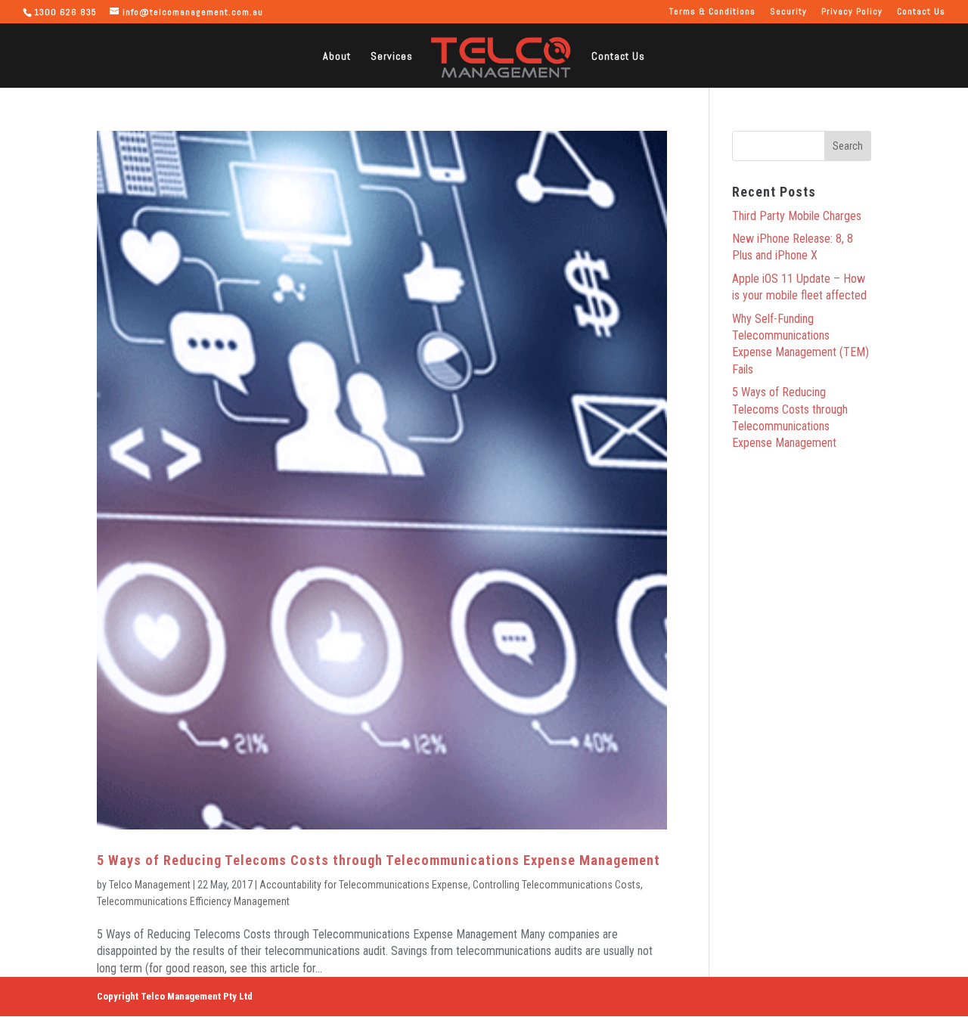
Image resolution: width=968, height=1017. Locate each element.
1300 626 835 (65, 12)
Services (392, 57)
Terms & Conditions (712, 12)
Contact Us (921, 12)
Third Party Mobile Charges (796, 216)
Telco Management (150, 885)
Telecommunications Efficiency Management (193, 901)
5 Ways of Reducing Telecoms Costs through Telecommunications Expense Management (378, 860)
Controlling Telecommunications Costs (557, 885)
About (337, 57)
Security (788, 12)
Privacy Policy (852, 12)
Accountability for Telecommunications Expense (363, 885)
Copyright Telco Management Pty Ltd (175, 996)
